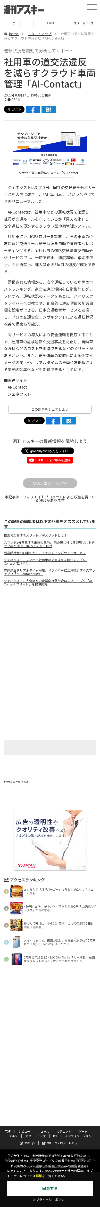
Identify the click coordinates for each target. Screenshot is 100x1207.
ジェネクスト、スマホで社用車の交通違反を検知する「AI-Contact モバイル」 (45, 561)
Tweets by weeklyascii (16, 781)
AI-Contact (17, 387)
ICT (55, 1136)
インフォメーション (78, 1136)
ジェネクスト (19, 394)
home (14, 33)
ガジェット (64, 1131)
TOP (8, 1131)
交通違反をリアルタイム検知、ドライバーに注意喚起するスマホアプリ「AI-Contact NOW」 (49, 572)
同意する (50, 1188)
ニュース (43, 1131)
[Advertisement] (50, 630)
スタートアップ (39, 33)
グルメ (50, 23)
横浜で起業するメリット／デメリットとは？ (35, 535)
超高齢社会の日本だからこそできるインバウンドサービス (45, 553)
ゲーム (16, 23)
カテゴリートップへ (52, 483)
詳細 (39, 1176)
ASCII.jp (30, 1143)
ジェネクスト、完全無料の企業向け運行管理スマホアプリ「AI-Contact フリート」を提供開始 (48, 582)
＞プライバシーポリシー (50, 1200)
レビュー (24, 1131)
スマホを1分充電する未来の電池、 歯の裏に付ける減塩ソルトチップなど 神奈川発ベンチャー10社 (49, 544)
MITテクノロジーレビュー (63, 1143)
